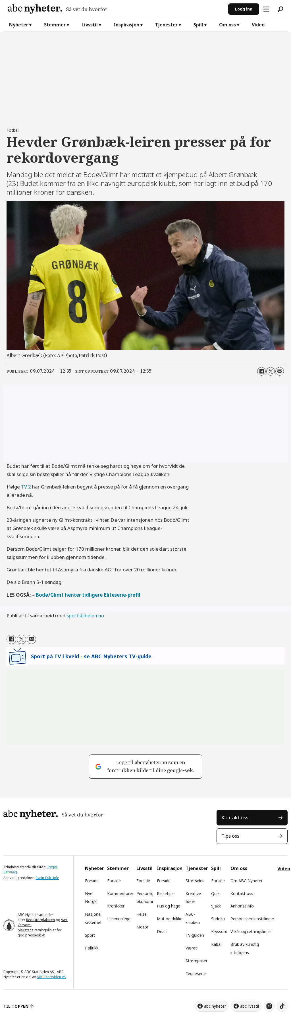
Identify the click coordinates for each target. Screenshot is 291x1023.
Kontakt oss (234, 817)
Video (258, 25)
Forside (92, 880)
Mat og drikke (169, 918)
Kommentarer (120, 893)
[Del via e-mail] (279, 371)
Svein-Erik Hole (47, 877)
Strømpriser (196, 960)
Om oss (227, 25)
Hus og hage (168, 906)
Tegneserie (196, 973)
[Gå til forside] (116, 9)
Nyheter (18, 25)
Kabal (216, 944)
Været (191, 948)
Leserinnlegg (118, 918)
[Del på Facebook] (261, 371)
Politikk (91, 948)
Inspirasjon (126, 25)
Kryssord (219, 931)
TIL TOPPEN (15, 1006)
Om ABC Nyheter (246, 880)
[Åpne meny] (266, 9)
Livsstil (90, 25)
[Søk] (280, 9)
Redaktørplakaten (40, 919)
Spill (198, 25)
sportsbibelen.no (85, 615)
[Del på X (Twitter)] (270, 371)
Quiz (215, 893)
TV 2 (26, 486)
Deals (162, 931)
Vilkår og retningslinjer (250, 931)
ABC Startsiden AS (51, 976)
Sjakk (216, 906)
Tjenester (166, 25)
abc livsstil (249, 1006)
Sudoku (218, 918)
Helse (141, 914)
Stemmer (55, 25)
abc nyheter (215, 1006)
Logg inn (243, 9)
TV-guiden (195, 935)
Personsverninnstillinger (252, 918)
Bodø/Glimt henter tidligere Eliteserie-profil (88, 595)
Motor (142, 927)
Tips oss (230, 836)
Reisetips (165, 893)
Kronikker (115, 906)
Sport (90, 935)
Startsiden (195, 880)
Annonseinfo (242, 906)
